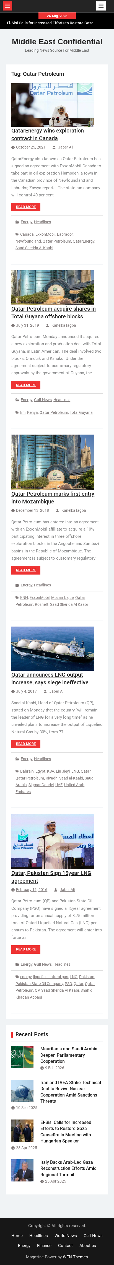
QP (37, 990)
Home (17, 1235)
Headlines (42, 222)
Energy (26, 222)
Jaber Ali (65, 147)
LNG (75, 771)
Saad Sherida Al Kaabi (34, 248)
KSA (50, 771)
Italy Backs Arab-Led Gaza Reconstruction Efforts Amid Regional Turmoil (68, 1168)
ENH (24, 597)
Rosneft (41, 604)
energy (26, 977)
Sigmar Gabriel (41, 785)
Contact (65, 1245)
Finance (44, 1245)
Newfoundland (28, 241)
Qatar (85, 771)
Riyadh (52, 778)
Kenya (32, 412)
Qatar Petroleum (57, 241)
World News (66, 1235)
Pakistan (86, 977)
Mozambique (62, 597)
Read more (26, 207)
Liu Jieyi (63, 771)
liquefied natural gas (50, 977)
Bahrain (27, 771)
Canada (27, 234)
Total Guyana (81, 412)
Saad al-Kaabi (71, 778)
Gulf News (43, 400)
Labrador (65, 234)
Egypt (40, 771)
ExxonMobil (45, 234)
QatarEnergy (83, 241)
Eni (22, 412)
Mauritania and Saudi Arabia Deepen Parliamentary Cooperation (68, 1055)
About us (87, 1245)
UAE (59, 785)
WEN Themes (75, 1256)
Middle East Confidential (57, 41)
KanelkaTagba (63, 325)
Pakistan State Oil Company (39, 983)
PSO (68, 983)
